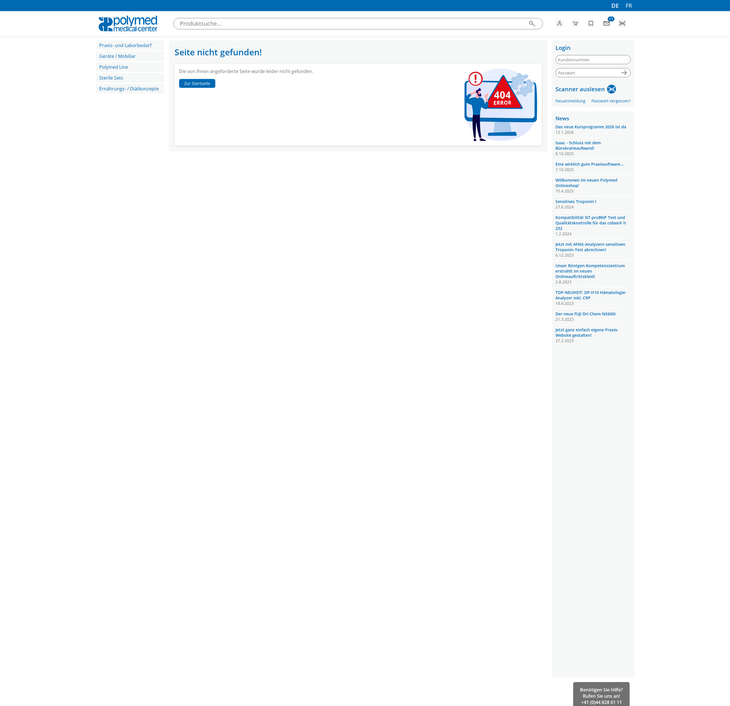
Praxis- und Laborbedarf (125, 45)
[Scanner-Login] (611, 89)
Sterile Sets (111, 78)
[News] (606, 23)
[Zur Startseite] (128, 23)
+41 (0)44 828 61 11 (601, 702)
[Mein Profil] (559, 23)
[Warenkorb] (575, 23)
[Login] (623, 72)
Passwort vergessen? (611, 101)
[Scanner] (622, 23)
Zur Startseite (197, 83)
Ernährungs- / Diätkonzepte (129, 89)
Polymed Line (113, 67)
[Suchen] (532, 23)
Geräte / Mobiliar (117, 56)
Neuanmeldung (570, 101)
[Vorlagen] (591, 23)
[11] (606, 25)
